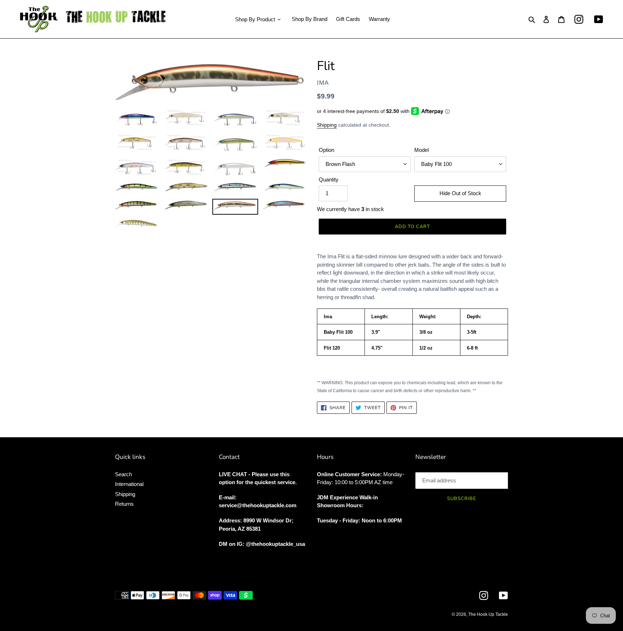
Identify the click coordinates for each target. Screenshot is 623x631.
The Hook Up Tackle (488, 614)
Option (326, 150)
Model (421, 150)
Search (123, 474)
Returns (124, 504)
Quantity (329, 179)
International (129, 484)
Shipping (327, 125)
